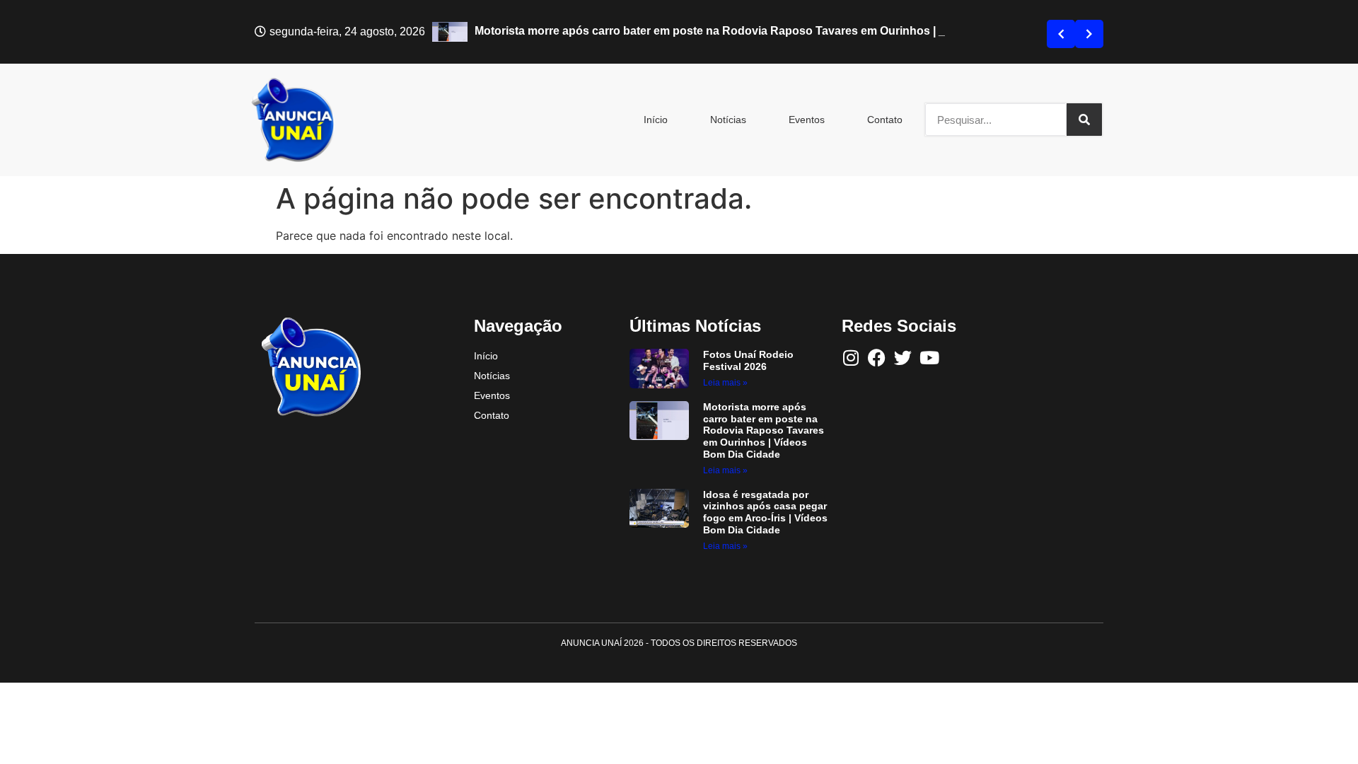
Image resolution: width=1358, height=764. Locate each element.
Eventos (807, 119)
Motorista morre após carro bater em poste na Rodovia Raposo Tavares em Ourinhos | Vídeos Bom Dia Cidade (763, 430)
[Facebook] (877, 357)
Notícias (728, 119)
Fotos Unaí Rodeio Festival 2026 (748, 360)
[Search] (1084, 119)
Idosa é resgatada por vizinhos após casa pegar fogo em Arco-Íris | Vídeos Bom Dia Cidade (765, 512)
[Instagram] (850, 357)
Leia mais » (725, 383)
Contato (885, 119)
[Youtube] (929, 357)
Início (656, 119)
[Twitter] (903, 357)
